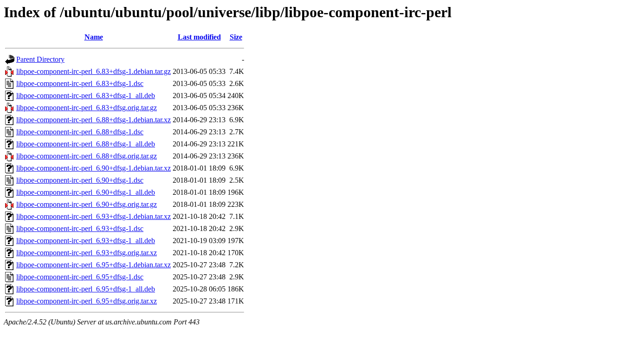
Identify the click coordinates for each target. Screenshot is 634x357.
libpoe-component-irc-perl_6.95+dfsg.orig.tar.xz (86, 301)
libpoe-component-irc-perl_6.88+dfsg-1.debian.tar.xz (93, 120)
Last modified (199, 37)
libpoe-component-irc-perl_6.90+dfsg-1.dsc (79, 180)
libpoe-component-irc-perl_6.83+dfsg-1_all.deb (85, 95)
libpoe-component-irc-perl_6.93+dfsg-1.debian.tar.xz (93, 216)
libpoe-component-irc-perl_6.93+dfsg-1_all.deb (85, 241)
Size (236, 37)
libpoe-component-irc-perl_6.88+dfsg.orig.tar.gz (86, 156)
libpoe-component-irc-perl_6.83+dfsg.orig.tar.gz (86, 108)
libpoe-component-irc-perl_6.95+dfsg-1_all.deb (85, 289)
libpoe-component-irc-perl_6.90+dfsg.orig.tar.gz (86, 204)
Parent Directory (40, 59)
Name (93, 37)
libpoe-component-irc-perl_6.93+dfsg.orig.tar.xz (86, 253)
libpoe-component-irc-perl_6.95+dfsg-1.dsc (79, 277)
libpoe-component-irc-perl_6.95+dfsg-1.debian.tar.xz (93, 265)
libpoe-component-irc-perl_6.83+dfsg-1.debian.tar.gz (93, 71)
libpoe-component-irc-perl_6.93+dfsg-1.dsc (79, 228)
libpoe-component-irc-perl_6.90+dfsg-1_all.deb (85, 192)
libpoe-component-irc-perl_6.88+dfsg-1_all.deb (85, 144)
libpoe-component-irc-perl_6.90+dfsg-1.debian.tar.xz (93, 168)
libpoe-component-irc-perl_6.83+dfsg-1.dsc (79, 83)
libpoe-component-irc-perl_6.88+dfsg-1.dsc (79, 132)
